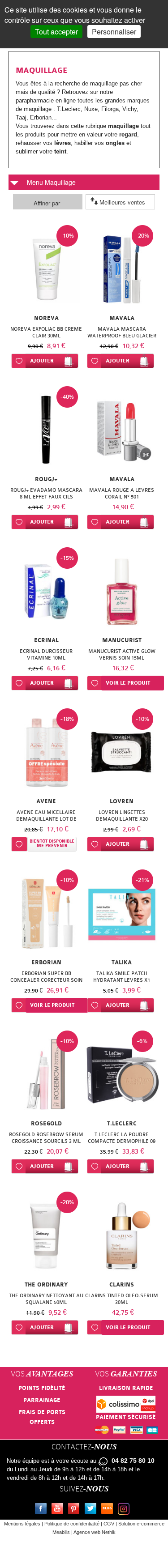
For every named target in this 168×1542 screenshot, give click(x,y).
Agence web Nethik (94, 1532)
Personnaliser (114, 31)
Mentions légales (22, 1523)
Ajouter (42, 361)
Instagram (125, 1509)
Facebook (42, 1509)
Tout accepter (56, 31)
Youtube (59, 1509)
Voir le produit (128, 683)
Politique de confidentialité (71, 1523)
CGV (108, 1523)
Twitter (92, 1509)
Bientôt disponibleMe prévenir (52, 843)
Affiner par (47, 203)
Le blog (108, 1509)
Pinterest (75, 1509)
